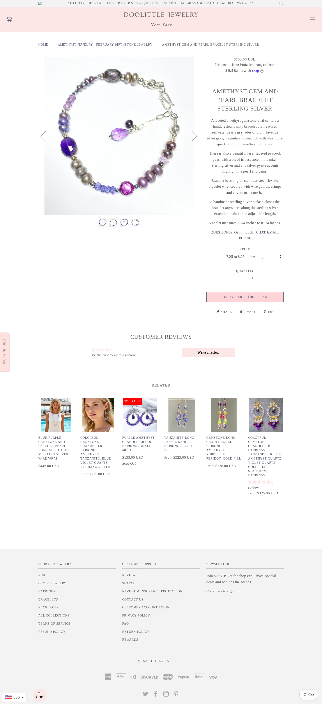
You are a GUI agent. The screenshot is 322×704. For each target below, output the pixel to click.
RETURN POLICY (135, 631)
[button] (259, 482)
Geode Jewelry (52, 583)
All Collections (54, 615)
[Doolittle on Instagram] (166, 695)
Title (245, 249)
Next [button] (192, 136)
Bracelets (48, 599)
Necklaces (48, 607)
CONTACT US (132, 599)
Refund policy (51, 631)
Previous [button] (45, 136)
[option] (119, 136)
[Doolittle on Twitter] (146, 695)
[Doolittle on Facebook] (156, 695)
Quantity (245, 271)
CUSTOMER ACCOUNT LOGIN (146, 607)
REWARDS (130, 639)
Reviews (130, 575)
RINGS (43, 575)
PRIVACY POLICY (136, 615)
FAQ (125, 623)
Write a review (208, 352)
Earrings (46, 591)
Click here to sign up (222, 591)
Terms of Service (54, 623)
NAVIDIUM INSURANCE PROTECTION (152, 591)
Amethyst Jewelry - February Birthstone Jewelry (105, 44)
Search (129, 583)
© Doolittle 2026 (153, 661)
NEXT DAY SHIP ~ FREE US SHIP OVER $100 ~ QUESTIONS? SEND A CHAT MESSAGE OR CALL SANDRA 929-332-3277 (161, 3)
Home (43, 44)
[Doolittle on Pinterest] (176, 695)
